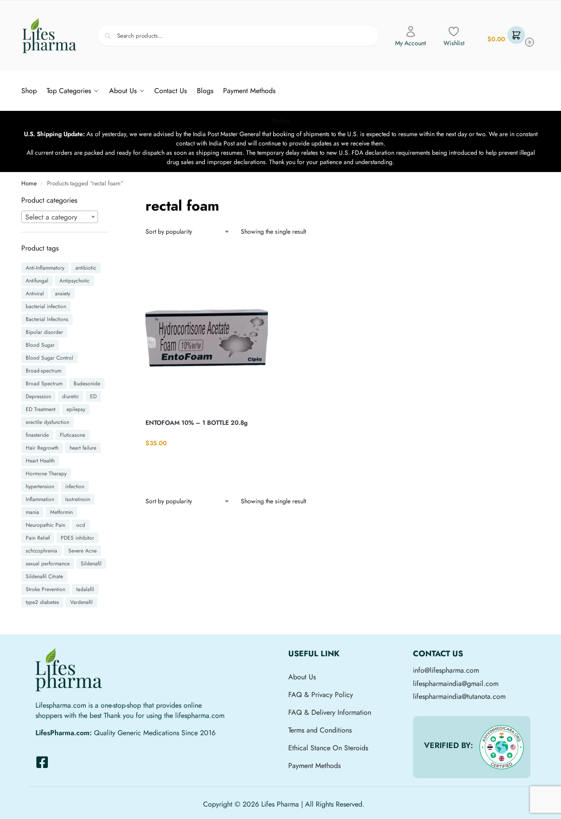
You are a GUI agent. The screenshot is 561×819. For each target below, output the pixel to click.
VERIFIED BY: (448, 745)
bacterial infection (46, 306)
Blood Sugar (40, 345)
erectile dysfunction (47, 422)
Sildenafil (91, 564)
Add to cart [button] (207, 461)
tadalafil (85, 589)
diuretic (70, 396)
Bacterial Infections (47, 319)
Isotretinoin (77, 499)
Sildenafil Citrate (44, 576)
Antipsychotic (74, 281)
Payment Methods (314, 765)
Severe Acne (82, 551)
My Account (410, 43)
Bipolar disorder (44, 332)
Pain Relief (38, 538)
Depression (38, 396)
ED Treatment (40, 409)
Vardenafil (81, 602)
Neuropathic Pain (45, 525)
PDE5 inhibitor (77, 538)
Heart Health (40, 461)
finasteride (37, 435)
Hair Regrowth (42, 448)
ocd (80, 525)
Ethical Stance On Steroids (328, 748)
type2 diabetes (42, 602)
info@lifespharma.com (446, 670)
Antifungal (37, 281)
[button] (509, 36)
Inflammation (40, 499)
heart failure (83, 448)
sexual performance (48, 564)
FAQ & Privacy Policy (320, 695)
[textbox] (60, 217)
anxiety (62, 294)
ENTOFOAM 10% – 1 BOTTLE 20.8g (196, 422)
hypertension (40, 486)
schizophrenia (41, 551)
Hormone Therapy (46, 474)
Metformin (61, 512)
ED (93, 396)
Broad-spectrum (43, 371)
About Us (302, 677)
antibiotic (85, 268)
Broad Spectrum (44, 384)
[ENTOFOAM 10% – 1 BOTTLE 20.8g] (206, 329)
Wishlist (453, 43)
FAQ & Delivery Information (329, 712)
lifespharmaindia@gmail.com (455, 683)
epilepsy (76, 409)
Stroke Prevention (45, 589)
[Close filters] (111, 200)
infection (74, 486)
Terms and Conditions (320, 730)
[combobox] (59, 217)
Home (29, 183)
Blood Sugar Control (49, 358)
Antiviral (35, 294)
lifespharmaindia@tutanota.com (459, 696)
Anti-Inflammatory (45, 268)
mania (32, 512)
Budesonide (87, 384)
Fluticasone (72, 435)
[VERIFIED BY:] (501, 747)
